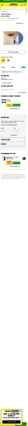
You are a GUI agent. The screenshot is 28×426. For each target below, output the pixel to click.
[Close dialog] (20, 411)
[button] (4, 4)
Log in (6, 71)
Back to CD (5, 11)
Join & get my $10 (11, 422)
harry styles (5, 16)
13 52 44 (15, 1)
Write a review (15, 18)
